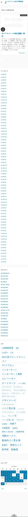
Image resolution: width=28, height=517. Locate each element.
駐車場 (5, 449)
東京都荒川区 (4, 327)
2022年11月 (4, 202)
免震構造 (4, 424)
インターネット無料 (12, 374)
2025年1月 (3, 128)
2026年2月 (3, 91)
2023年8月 (3, 176)
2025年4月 (3, 120)
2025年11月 (4, 100)
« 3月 (2, 488)
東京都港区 (4, 318)
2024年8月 (3, 142)
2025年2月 (3, 125)
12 (17, 474)
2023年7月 (3, 179)
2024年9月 (3, 139)
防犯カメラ (16, 445)
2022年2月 (3, 227)
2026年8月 (3, 74)
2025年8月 (3, 108)
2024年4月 (3, 154)
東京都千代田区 (5, 284)
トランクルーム (8, 404)
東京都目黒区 (4, 321)
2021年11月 (4, 236)
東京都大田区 (4, 296)
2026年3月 (3, 88)
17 (10, 477)
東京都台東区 (4, 287)
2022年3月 (3, 225)
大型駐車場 (19, 432)
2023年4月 (3, 188)
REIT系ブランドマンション (14, 359)
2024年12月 (4, 131)
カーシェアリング (6, 386)
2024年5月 (3, 151)
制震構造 (15, 428)
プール (3, 416)
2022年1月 (3, 230)
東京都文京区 (4, 298)
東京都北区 (4, 281)
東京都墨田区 (4, 293)
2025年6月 (3, 114)
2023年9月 (3, 173)
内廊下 (13, 424)
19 (17, 477)
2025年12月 (4, 97)
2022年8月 (3, 210)
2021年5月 (3, 253)
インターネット (9, 370)
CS (11, 352)
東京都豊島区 (4, 333)
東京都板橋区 (4, 307)
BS (17, 348)
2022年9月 (3, 208)
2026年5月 (3, 83)
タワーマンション (9, 396)
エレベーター (9, 378)
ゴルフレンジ (5, 393)
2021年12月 (4, 233)
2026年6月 (3, 80)
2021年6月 (3, 250)
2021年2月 (3, 261)
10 (10, 474)
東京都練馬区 (4, 324)
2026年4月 (3, 85)
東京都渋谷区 (4, 315)
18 (14, 477)
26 (17, 480)
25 (14, 480)
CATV (5, 352)
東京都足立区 (4, 335)
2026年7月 (3, 77)
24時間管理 (7, 348)
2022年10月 (4, 205)
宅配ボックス (9, 436)
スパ (23, 393)
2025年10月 (4, 102)
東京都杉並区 (4, 304)
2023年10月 (4, 171)
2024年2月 (3, 159)
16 (6, 477)
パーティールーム (8, 412)
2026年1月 (3, 94)
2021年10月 (4, 239)
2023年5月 (3, 185)
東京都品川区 (4, 290)
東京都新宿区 (4, 301)
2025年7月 (3, 111)
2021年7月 (3, 247)
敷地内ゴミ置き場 (11, 440)
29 (2, 483)
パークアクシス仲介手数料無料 (14, 2)
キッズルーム (18, 387)
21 (25, 477)
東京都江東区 (23, 15)
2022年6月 (3, 216)
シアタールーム (15, 393)
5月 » (25, 488)
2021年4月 (3, 256)
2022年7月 (3, 213)
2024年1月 (3, 162)
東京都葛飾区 (4, 330)
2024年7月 (3, 145)
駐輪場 (14, 449)
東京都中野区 (4, 279)
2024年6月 (3, 148)
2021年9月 (3, 242)
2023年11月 (4, 168)
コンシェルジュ (19, 390)
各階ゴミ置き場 (7, 432)
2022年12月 (4, 199)
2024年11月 (4, 134)
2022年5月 (3, 219)
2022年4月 (3, 222)
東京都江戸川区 (5, 310)
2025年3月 (3, 122)
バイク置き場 (8, 408)
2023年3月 (3, 191)
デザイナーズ (9, 400)
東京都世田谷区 (5, 273)
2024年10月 (4, 137)
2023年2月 (3, 193)
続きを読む (22, 53)
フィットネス (20, 412)
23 (6, 480)
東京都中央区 (4, 276)
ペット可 (12, 416)
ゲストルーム (6, 390)
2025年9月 (3, 105)
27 (21, 480)
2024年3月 (3, 156)
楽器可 (5, 445)
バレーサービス (21, 408)
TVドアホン (8, 365)
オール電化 (22, 383)
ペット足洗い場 (8, 420)
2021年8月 (3, 244)
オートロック (9, 383)
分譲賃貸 (6, 428)
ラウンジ (19, 420)
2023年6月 (3, 182)
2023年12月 (4, 165)
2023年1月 (3, 196)
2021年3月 (3, 259)
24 (10, 480)
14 (25, 474)
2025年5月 (3, 117)
